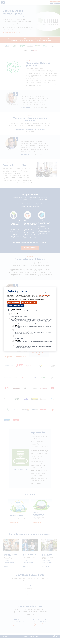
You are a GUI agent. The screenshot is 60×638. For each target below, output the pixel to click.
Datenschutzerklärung (44, 295)
